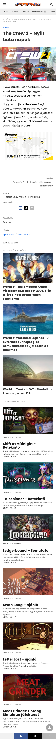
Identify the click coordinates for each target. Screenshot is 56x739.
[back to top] (49, 727)
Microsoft (33, 19)
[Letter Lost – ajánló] (28, 636)
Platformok (37, 12)
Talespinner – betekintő (24, 499)
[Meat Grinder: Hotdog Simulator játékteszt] (28, 687)
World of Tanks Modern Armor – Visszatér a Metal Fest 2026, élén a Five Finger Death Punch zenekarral (27, 293)
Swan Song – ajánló (20, 605)
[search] (51, 4)
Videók (25, 12)
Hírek (6, 12)
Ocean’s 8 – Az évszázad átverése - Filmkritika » (33, 184)
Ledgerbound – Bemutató (25, 550)
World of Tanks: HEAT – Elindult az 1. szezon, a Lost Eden (27, 391)
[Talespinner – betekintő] (28, 475)
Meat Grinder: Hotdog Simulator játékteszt (22, 713)
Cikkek (15, 12)
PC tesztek (15, 437)
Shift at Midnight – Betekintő (19, 445)
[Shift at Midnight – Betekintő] (28, 420)
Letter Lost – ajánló (19, 659)
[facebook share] (20, 208)
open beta (8, 234)
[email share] (32, 208)
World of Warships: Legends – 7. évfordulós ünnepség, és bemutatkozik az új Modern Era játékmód (26, 344)
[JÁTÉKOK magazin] (27, 4)
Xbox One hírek (9, 22)
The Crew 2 (24, 234)
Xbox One (45, 19)
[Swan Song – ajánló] (28, 581)
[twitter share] (26, 208)
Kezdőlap (7, 19)
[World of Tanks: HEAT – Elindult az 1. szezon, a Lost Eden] (28, 370)
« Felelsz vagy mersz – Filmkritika (21, 197)
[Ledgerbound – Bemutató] (28, 527)
